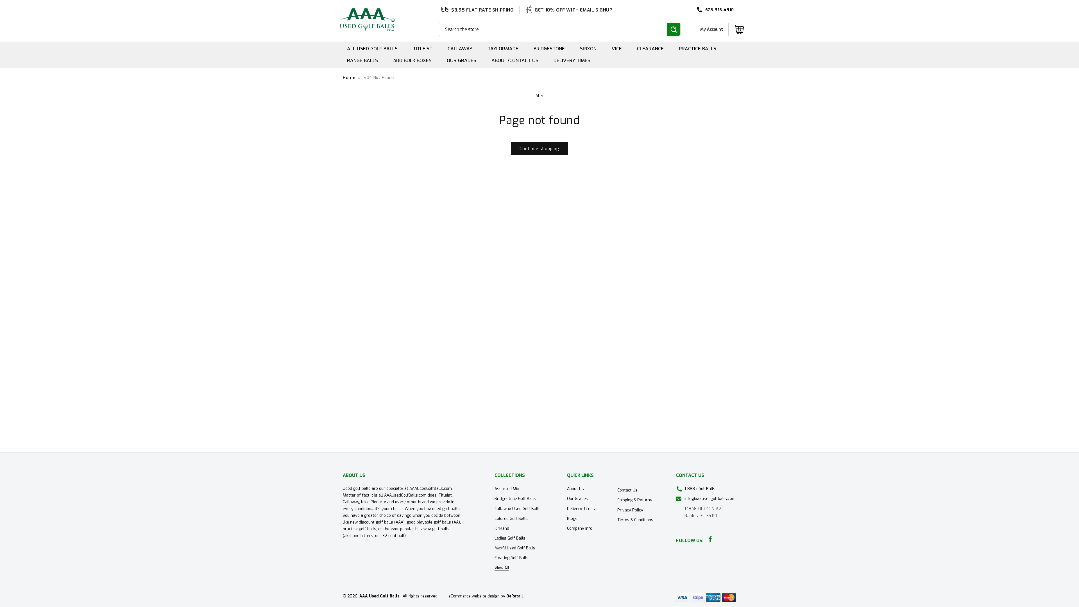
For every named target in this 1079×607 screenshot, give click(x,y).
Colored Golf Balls (511, 518)
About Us (575, 489)
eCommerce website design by (477, 596)
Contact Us (627, 490)
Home (349, 77)
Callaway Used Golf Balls (518, 508)
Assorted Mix (507, 489)
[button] (739, 29)
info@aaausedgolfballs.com (710, 498)
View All (502, 568)
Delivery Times (581, 508)
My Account (711, 29)
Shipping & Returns (634, 500)
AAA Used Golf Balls (379, 596)
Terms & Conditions (635, 520)
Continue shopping (539, 148)
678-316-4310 (719, 10)
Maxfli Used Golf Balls (515, 548)
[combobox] (553, 29)
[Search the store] (673, 29)
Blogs (572, 518)
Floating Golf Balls (512, 558)
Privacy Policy (630, 510)
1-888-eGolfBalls (699, 489)
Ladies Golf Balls (510, 538)
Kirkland (502, 528)
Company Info (579, 528)
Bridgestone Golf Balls (515, 498)
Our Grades (577, 498)
